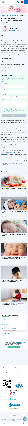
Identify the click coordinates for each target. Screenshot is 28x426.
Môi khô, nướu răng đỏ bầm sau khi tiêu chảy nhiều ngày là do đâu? (13, 303)
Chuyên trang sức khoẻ (12, 15)
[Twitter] (24, 160)
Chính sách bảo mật (8, 111)
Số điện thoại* (5, 324)
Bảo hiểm (17, 374)
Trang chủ (3, 15)
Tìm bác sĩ (5, 374)
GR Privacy (14, 415)
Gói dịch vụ (17, 372)
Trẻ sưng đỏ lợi (4, 163)
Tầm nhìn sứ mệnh (7, 370)
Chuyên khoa (18, 370)
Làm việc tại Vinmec (7, 376)
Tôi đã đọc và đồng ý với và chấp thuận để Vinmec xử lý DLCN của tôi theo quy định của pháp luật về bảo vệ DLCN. (15, 343)
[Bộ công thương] (14, 405)
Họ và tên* (4, 319)
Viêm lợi (18, 163)
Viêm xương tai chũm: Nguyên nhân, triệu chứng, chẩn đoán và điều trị (13, 281)
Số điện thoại (5, 89)
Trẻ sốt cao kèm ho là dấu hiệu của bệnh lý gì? (14, 212)
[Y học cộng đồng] (13, 396)
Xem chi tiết (19, 30)
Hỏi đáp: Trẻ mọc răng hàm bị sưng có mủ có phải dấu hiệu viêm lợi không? (13, 258)
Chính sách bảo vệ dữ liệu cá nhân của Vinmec (14, 414)
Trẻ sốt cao (3, 164)
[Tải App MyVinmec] (7, 384)
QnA (21, 163)
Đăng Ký (14, 115)
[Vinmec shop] (19, 384)
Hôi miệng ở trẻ (11, 163)
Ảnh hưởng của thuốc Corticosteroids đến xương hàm (14, 189)
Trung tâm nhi (22, 15)
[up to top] (25, 415)
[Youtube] (11, 393)
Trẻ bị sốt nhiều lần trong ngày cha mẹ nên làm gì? (14, 235)
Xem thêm (4, 193)
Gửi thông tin (14, 347)
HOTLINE (3, 152)
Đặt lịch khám (12, 30)
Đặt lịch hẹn (17, 376)
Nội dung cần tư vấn (6, 99)
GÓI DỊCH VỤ (13, 152)
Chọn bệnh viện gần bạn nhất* (9, 328)
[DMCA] (14, 408)
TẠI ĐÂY (5, 154)
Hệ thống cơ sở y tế (7, 372)
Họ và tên (4, 83)
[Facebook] (22, 160)
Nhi (7, 164)
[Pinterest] (26, 160)
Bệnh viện (4, 94)
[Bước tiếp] (13, 399)
